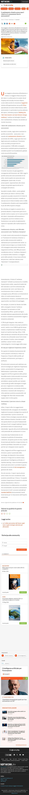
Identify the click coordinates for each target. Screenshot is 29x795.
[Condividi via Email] (14, 23)
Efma (24, 105)
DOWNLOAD (23, 592)
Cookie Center (24, 760)
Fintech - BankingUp (9, 19)
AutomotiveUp (4, 8)
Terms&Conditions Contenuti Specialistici (11, 760)
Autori (6, 759)
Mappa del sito (14, 793)
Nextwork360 (3, 766)
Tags (10, 759)
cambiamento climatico (15, 136)
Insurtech (17, 19)
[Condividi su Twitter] (2, 23)
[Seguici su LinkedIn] (14, 754)
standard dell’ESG (6, 492)
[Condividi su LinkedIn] (5, 23)
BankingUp (11, 8)
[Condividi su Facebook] (7, 23)
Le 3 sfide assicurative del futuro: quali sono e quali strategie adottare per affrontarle (14, 525)
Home (2, 19)
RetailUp (23, 8)
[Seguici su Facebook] (20, 754)
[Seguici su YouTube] (23, 754)
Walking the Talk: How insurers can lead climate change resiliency (14, 115)
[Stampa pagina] (9, 23)
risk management (19, 467)
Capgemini (24, 103)
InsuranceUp (17, 8)
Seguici (7, 754)
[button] (2, 5)
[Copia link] (12, 23)
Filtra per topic (7, 678)
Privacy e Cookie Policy (23, 759)
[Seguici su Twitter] (17, 754)
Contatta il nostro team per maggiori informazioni (12, 785)
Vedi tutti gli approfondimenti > (21, 744)
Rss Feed (15, 759)
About (2, 759)
